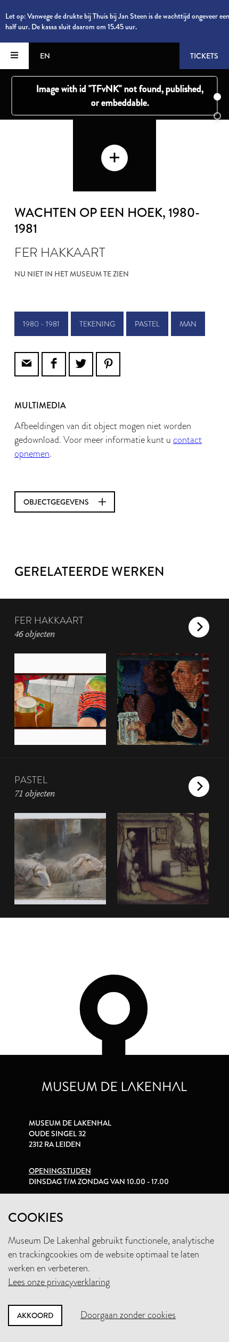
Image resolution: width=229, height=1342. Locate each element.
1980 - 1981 (41, 323)
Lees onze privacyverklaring (59, 1282)
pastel (147, 323)
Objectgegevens (57, 502)
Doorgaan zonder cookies (128, 1315)
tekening (97, 323)
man (188, 323)
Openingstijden (60, 1170)
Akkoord (35, 1315)
